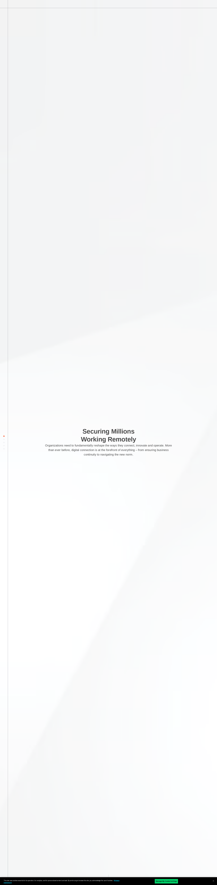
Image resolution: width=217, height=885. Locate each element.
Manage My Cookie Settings (166, 881)
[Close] (213, 880)
